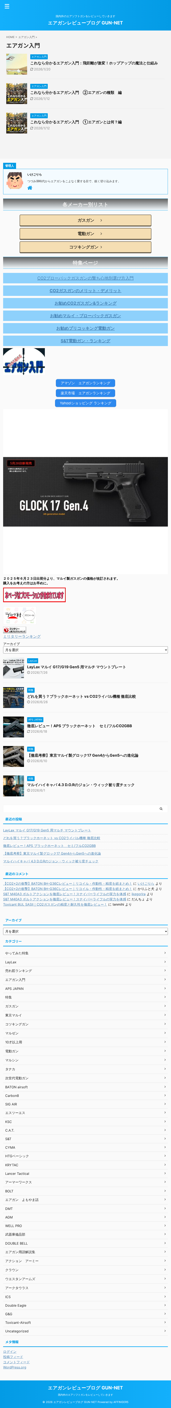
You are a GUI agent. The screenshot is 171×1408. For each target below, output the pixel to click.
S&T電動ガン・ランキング (85, 340)
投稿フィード (13, 1357)
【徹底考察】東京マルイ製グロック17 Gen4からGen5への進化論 (82, 755)
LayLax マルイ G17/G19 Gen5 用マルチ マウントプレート (76, 667)
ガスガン (83, 220)
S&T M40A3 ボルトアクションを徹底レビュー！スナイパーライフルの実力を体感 (64, 894)
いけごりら (146, 883)
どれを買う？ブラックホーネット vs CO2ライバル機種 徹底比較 (81, 696)
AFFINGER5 (120, 1402)
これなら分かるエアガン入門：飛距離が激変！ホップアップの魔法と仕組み (94, 63)
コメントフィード (16, 1362)
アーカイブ (11, 644)
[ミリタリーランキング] (14, 630)
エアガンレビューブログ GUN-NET (85, 22)
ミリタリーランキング (22, 636)
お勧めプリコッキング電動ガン (85, 328)
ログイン (9, 1351)
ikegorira (139, 894)
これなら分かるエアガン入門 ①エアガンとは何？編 (76, 122)
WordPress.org (14, 1367)
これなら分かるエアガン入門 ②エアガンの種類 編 (76, 92)
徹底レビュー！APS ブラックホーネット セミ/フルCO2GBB (79, 726)
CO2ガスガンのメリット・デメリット (85, 290)
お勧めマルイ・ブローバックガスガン (85, 315)
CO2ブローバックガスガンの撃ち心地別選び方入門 (85, 278)
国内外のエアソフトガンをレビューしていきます (85, 1394)
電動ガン (83, 233)
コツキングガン (83, 247)
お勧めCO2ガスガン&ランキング (86, 303)
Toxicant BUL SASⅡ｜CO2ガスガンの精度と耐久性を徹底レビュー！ (55, 904)
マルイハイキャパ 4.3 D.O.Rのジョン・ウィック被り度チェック (81, 785)
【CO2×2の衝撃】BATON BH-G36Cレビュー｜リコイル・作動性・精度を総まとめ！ (67, 883)
